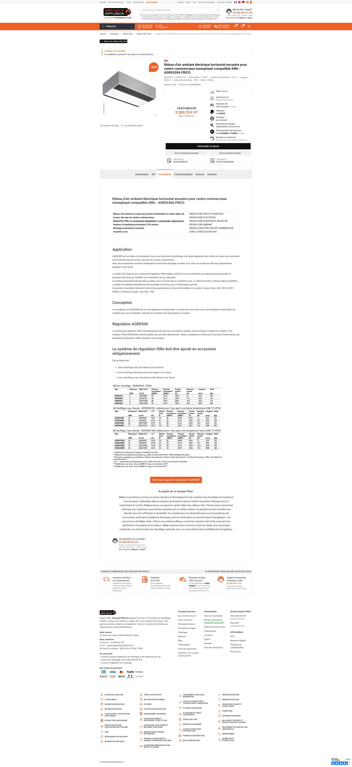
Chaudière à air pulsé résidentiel (193, 696)
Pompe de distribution (193, 736)
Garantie (212, 174)
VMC (107, 732)
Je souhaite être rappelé (133, 126)
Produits (111, 26)
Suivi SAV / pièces (224, 2)
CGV (232, 636)
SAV (194, 2)
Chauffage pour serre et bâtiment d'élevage (156, 726)
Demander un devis (208, 146)
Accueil (103, 2)
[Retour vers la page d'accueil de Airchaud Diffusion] (117, 12)
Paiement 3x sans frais (214, 627)
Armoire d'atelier (230, 699)
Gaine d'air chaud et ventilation (232, 705)
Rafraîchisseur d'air (115, 704)
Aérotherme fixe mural (155, 714)
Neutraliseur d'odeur (154, 699)
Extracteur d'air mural (116, 720)
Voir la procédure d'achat (230, 153)
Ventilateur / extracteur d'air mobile (117, 715)
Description (165, 174)
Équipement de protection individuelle (235, 728)
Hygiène (147, 704)
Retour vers (115, 41)
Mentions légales (238, 640)
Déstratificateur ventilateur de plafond (116, 726)
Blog (129, 2)
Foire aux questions (187, 649)
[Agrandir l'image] (155, 115)
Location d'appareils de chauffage (116, 663)
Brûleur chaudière (192, 724)
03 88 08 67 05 (242, 12)
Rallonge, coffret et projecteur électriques (234, 721)
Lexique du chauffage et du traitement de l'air (121, 660)
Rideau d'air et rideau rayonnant (154, 733)
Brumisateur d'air (113, 709)
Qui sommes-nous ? (116, 2)
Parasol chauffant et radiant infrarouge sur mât (158, 739)
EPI (154, 174)
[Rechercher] (218, 10)
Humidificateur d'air (114, 741)
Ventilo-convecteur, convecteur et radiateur (195, 702)
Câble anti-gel (190, 719)
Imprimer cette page (111, 126)
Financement (210, 631)
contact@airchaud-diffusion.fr (120, 645)
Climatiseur (110, 699)
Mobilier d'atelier (230, 695)
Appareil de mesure (231, 716)
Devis (188, 2)
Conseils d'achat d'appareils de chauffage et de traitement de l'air (131, 657)
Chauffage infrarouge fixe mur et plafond (157, 746)
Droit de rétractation (213, 647)
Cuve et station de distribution (192, 730)
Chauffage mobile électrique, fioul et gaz (155, 720)
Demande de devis (186, 624)
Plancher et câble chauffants (192, 714)
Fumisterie (227, 711)
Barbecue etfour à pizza (228, 739)
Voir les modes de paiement (186, 153)
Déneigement (228, 734)
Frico (174, 84)
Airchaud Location (114, 695)
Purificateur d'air (152, 695)
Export (207, 639)
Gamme (200, 174)
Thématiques (138, 2)
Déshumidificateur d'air (116, 737)
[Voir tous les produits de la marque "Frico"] (166, 61)
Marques (182, 636)
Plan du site (235, 651)
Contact (180, 2)
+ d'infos (232, 107)
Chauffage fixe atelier (155, 709)
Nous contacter (185, 620)
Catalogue (182, 632)
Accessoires (142, 174)
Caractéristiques (183, 174)
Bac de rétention (191, 740)
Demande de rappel (187, 628)
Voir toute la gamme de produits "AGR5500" (176, 479)
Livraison (208, 635)
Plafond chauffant (192, 708)
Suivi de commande (206, 2)
